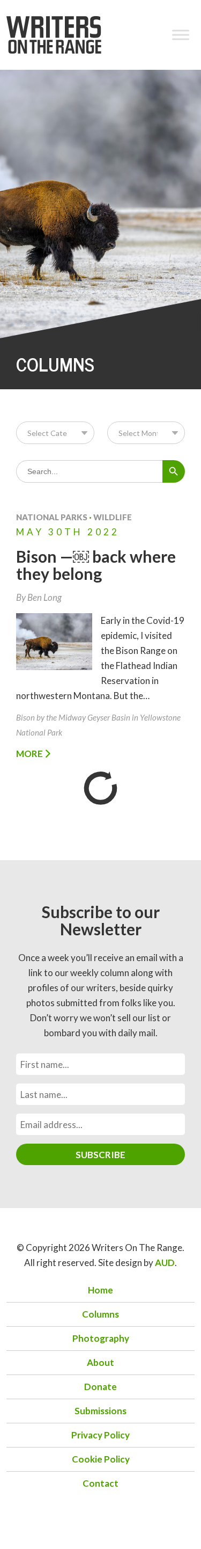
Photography (100, 1338)
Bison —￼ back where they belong (96, 565)
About (100, 1362)
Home (100, 1290)
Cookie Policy (101, 1459)
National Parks (51, 517)
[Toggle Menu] (180, 35)
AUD (165, 1262)
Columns (100, 1314)
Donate (100, 1386)
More (30, 753)
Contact (100, 1483)
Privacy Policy (100, 1435)
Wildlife (112, 517)
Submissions (100, 1410)
